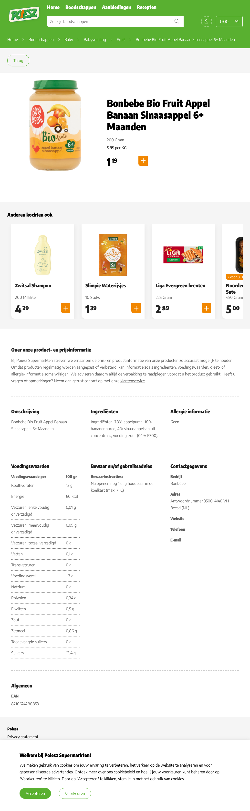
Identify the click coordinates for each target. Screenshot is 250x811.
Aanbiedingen (116, 7)
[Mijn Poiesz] (206, 21)
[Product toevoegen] (143, 161)
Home (53, 7)
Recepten (146, 7)
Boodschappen (80, 7)
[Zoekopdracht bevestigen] (177, 21)
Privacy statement (22, 736)
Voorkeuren (75, 793)
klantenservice (132, 380)
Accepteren (35, 793)
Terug (18, 60)
